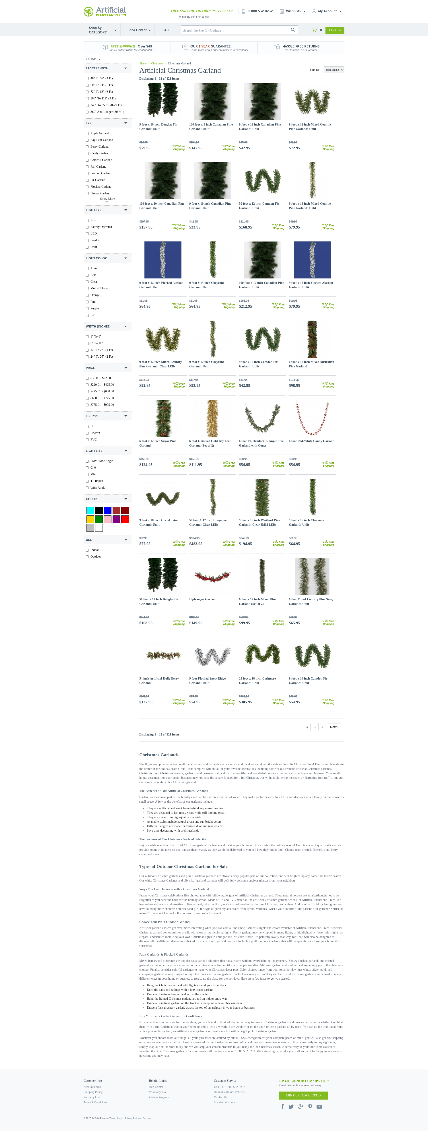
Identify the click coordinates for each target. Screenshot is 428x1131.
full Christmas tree (252, 777)
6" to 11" (97, 343)
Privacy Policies (133, 1118)
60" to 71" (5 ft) (102, 85)
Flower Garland (100, 193)
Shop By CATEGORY (98, 30)
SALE (166, 30)
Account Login (92, 1087)
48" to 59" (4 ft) (102, 78)
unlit (94, 247)
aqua (94, 268)
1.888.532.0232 (260, 11)
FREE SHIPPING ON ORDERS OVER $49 (201, 11)
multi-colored (100, 288)
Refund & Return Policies (229, 1092)
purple (95, 308)
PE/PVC (96, 433)
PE (92, 426)
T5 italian (97, 481)
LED (94, 233)
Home (143, 63)
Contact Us (220, 1097)
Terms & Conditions (95, 1102)
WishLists (294, 11)
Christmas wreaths (171, 773)
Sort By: (315, 69)
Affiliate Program (159, 1097)
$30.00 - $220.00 (101, 378)
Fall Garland (98, 166)
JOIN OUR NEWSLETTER (303, 1095)
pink (93, 301)
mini (94, 474)
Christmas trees (148, 773)
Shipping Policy (93, 1092)
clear (94, 281)
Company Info (157, 1092)
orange (95, 295)
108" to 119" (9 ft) (103, 98)
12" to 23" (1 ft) (102, 350)
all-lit (95, 220)
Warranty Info (92, 1097)
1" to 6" (96, 336)
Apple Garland (100, 133)
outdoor (96, 556)
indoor (95, 550)
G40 (93, 467)
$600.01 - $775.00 (102, 398)
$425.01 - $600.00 (102, 391)
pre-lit (95, 240)
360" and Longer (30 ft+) (107, 111)
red (93, 315)
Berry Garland (100, 146)
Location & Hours (224, 1102)
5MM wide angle (102, 461)
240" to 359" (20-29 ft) (106, 105)
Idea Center (137, 30)
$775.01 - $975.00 (102, 404)
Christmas (157, 63)
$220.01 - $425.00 (102, 384)
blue (93, 275)
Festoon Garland (101, 173)
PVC (94, 439)
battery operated (101, 227)
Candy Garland (100, 153)
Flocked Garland (101, 186)
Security (147, 1118)
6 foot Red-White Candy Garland (311, 441)
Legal (120, 1118)
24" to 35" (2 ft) (102, 356)
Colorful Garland (101, 160)
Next (333, 727)
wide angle (98, 487)
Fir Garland (98, 180)
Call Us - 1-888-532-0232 (229, 1087)
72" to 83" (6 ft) (102, 91)
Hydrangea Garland (202, 599)
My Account (328, 11)
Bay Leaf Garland (102, 140)
